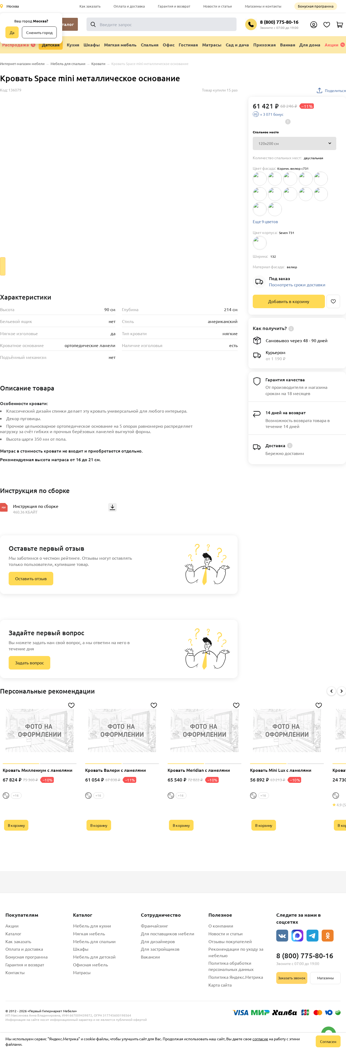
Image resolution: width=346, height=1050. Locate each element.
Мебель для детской (94, 956)
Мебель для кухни (92, 925)
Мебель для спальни (94, 941)
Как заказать (90, 6)
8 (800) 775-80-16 (279, 22)
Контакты (15, 972)
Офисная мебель (90, 964)
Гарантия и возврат (174, 6)
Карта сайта (220, 984)
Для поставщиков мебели (167, 933)
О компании (220, 925)
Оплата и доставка (129, 6)
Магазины (325, 978)
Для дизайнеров (158, 941)
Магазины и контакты (263, 6)
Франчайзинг (154, 925)
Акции (331, 44)
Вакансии (150, 956)
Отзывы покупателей (230, 941)
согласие (260, 1038)
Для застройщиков (160, 949)
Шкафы (80, 949)
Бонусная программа (316, 6)
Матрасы (82, 972)
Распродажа (15, 44)
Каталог (13, 933)
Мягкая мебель (89, 933)
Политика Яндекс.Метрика (235, 977)
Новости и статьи (217, 6)
